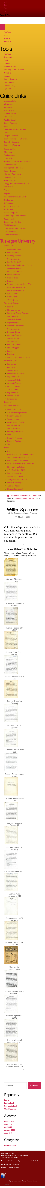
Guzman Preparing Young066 (14, 702)
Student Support (13, 348)
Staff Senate (8, 203)
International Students (15, 271)
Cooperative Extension (12, 145)
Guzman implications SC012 (14, 1016)
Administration (9, 104)
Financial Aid (8, 158)
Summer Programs (14, 409)
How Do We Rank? (14, 262)
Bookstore (7, 73)
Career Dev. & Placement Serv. (15, 129)
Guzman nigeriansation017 (14, 871)
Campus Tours (12, 278)
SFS (8, 444)
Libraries (7, 76)
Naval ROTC (8, 186)
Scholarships (8, 200)
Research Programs (14, 438)
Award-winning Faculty (15, 422)
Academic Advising (14, 383)
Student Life (8, 402)
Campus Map (9, 82)
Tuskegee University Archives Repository (24, 495)
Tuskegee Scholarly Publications (15, 228)
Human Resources (10, 171)
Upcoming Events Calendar (14, 69)
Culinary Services (10, 149)
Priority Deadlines (13, 386)
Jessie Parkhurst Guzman (24, 498)
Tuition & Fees (12, 389)
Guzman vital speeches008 (14, 968)
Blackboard (8, 57)
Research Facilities (14, 441)
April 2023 (8, 1127)
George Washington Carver (17, 479)
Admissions (8, 107)
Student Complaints (11, 212)
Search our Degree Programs (18, 313)
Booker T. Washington (15, 482)
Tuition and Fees (10, 231)
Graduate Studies (10, 164)
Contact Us (4, 1168)
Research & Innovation (12, 405)
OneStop (7, 63)
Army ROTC (8, 116)
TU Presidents (12, 300)
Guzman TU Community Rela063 (14, 604)
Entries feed (9, 1103)
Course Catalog (9, 85)
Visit (5, 8)
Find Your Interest (13, 310)
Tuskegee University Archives (25, 513)
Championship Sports (15, 476)
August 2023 (9, 1121)
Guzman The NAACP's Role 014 (14, 943)
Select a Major (12, 370)
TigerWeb (7, 32)
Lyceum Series (12, 293)
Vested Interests (13, 419)
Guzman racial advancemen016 (14, 894)
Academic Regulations (15, 325)
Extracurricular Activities (16, 287)
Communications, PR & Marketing (16, 139)
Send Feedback (14, 1168)
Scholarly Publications (15, 431)
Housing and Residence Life (14, 168)
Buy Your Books (13, 377)
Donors (10, 281)
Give (5, 5)
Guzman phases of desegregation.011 (14, 1041)
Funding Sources (13, 425)
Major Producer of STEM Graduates (20, 463)
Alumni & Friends (10, 113)
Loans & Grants (13, 395)
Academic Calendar (11, 66)
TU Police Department (12, 234)
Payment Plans (12, 392)
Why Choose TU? (13, 252)
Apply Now (11, 367)
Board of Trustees (10, 123)
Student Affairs (9, 209)
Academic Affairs (10, 101)
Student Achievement (11, 206)
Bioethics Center (10, 120)
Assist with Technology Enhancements (21, 454)
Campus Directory (10, 79)
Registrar (7, 193)
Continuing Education (11, 142)
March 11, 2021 (24, 517)
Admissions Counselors (15, 373)
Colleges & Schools (11, 135)
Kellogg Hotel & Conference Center (16, 183)
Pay (5, 11)
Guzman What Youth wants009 (14, 848)
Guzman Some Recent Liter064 (14, 653)
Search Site (5, 15)
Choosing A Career (14, 255)
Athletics (7, 38)
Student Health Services (12, 222)
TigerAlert (7, 88)
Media (6, 35)
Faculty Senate (9, 155)
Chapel (6, 132)
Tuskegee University (17, 241)
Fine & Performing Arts (15, 290)
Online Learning (13, 259)
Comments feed (10, 1106)
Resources (8, 41)
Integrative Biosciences (12, 177)
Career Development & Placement (19, 357)
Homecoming (12, 296)
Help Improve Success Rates (18, 460)
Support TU (8, 447)
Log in (6, 1100)
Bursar (6, 126)
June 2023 (8, 1124)
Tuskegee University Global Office (19, 284)
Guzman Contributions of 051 (14, 799)
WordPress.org (10, 1109)
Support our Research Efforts (18, 457)
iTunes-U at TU (9, 180)
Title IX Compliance (11, 225)
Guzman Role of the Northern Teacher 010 (14, 1065)
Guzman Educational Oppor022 (14, 580)
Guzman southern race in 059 (14, 677)
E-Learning (8, 152)
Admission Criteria (14, 380)
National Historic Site (14, 473)
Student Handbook (10, 219)
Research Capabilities (15, 416)
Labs (9, 434)
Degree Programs (13, 322)
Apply (6, 2)
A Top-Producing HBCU (16, 470)
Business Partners (14, 268)
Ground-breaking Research (17, 412)
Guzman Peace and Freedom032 (14, 823)
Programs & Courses (11, 303)
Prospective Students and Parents (19, 265)
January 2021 (9, 1130)
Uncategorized (10, 1145)
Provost (10, 307)
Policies (6, 190)
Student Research (14, 428)
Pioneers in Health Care (16, 467)
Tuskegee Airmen (13, 486)
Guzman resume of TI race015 (14, 919)
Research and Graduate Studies (15, 197)
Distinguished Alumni (15, 489)
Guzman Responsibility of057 (14, 628)
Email (6, 60)
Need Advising (12, 316)
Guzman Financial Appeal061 (14, 726)
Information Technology (12, 174)
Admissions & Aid (10, 360)
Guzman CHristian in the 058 (14, 750)
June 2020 (8, 1133)
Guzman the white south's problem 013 (14, 992)
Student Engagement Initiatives (15, 215)
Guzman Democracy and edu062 (14, 775)
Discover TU (8, 245)
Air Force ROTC (9, 110)
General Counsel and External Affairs (17, 161)
